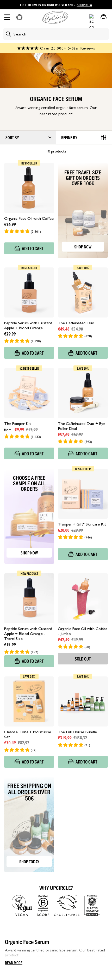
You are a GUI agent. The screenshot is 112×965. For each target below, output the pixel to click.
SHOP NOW (84, 4)
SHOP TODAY (29, 861)
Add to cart (33, 248)
